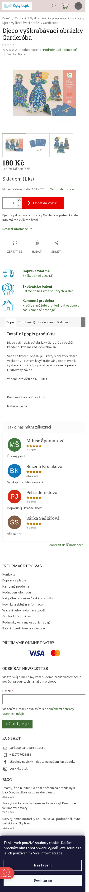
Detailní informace (15, 229)
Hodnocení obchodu (16, 592)
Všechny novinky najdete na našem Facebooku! (42, 761)
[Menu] (78, 6)
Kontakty (8, 574)
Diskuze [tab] (62, 322)
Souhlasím (43, 880)
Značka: (16, 54)
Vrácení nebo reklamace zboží (23, 610)
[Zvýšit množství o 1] (19, 200)
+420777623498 (20, 754)
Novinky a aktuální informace (22, 604)
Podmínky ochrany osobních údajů (26, 622)
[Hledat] (53, 6)
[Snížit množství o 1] (19, 205)
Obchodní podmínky (16, 616)
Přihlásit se (17, 724)
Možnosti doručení (63, 189)
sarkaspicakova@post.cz (27, 747)
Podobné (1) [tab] (26, 322)
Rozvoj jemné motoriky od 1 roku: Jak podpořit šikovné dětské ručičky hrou (41, 821)
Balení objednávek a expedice (23, 628)
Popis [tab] (10, 322)
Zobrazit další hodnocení (66, 545)
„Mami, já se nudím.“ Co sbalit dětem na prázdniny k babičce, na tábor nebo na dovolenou (38, 790)
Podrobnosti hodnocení (60, 50)
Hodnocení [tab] (46, 322)
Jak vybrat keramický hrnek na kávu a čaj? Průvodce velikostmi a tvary (39, 805)
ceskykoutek (18, 768)
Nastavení (43, 865)
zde (59, 853)
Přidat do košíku (46, 203)
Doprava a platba (14, 580)
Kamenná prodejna (15, 586)
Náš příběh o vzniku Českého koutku (28, 598)
